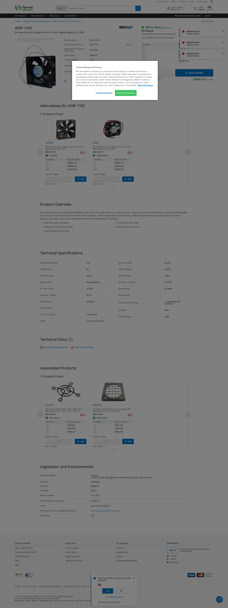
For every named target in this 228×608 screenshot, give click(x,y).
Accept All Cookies (125, 93)
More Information (145, 85)
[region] (115, 80)
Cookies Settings (104, 93)
